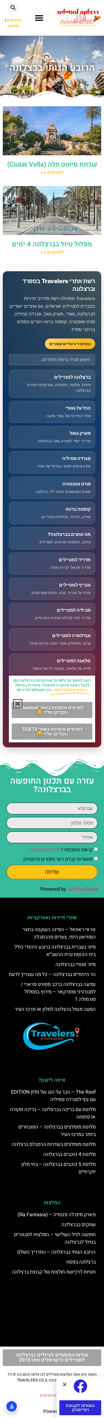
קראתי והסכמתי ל (61, 849)
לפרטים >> (52, 172)
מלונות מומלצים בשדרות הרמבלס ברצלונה (54, 1144)
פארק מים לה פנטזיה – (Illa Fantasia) (56, 1214)
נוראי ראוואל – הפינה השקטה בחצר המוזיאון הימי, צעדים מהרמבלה (59, 933)
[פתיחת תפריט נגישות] (12, 1406)
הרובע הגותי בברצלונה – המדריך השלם (56, 1252)
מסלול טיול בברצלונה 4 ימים (52, 244)
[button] (39, 18)
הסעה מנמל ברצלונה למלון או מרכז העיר (55, 1009)
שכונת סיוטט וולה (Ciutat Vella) (52, 164)
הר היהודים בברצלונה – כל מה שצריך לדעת (52, 974)
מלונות (13, 26)
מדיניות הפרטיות (44, 849)
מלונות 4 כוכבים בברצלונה (69, 1154)
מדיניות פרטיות (52, 1395)
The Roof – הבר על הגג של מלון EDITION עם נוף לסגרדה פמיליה (53, 1095)
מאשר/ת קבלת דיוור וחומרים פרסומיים (58, 859)
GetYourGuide (82, 889)
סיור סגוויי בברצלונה (75, 964)
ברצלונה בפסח (81, 1262)
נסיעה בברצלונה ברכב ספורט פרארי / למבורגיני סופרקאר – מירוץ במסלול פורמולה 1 (58, 992)
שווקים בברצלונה (78, 1224)
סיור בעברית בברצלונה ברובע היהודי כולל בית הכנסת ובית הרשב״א (55, 950)
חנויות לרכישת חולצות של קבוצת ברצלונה (54, 1272)
